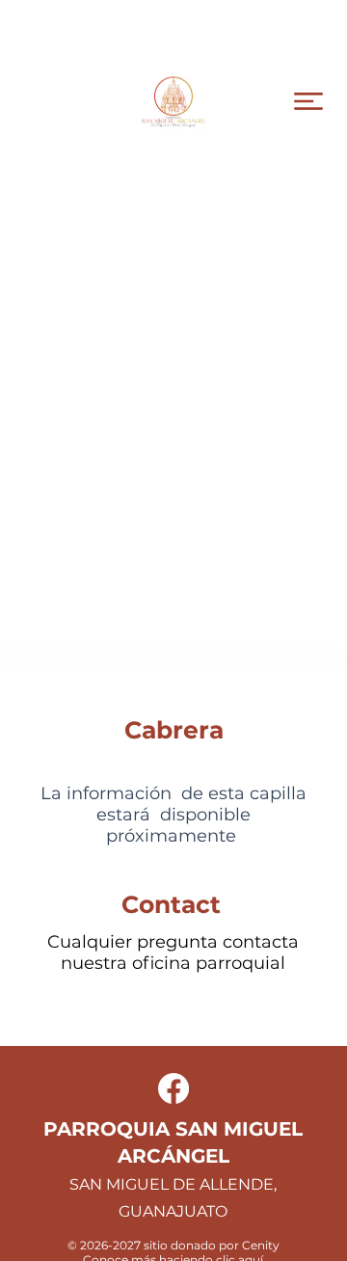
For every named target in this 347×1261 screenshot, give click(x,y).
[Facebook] (173, 1088)
